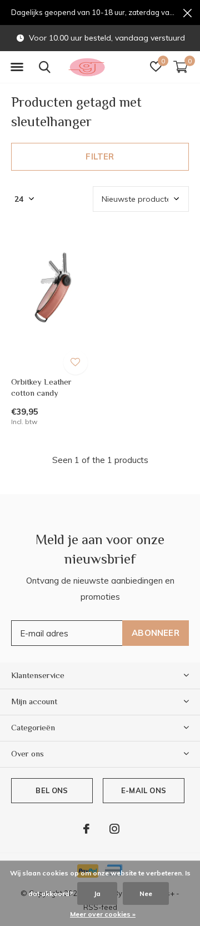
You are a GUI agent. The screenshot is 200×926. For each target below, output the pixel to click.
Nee (145, 893)
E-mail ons (143, 790)
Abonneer (155, 633)
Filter (100, 156)
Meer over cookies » (103, 914)
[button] (16, 67)
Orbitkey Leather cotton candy (41, 387)
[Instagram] (114, 829)
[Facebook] (86, 829)
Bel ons (52, 790)
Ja (97, 893)
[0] (180, 67)
